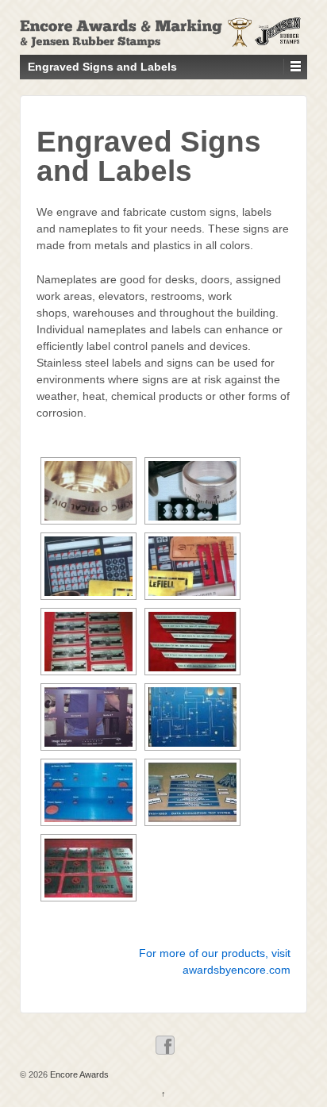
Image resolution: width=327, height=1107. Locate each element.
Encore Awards (78, 1074)
